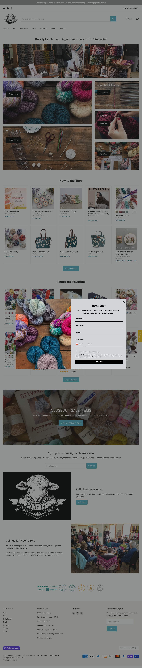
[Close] (123, 302)
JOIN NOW (99, 362)
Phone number (79, 339)
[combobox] (79, 344)
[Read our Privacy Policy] (121, 355)
